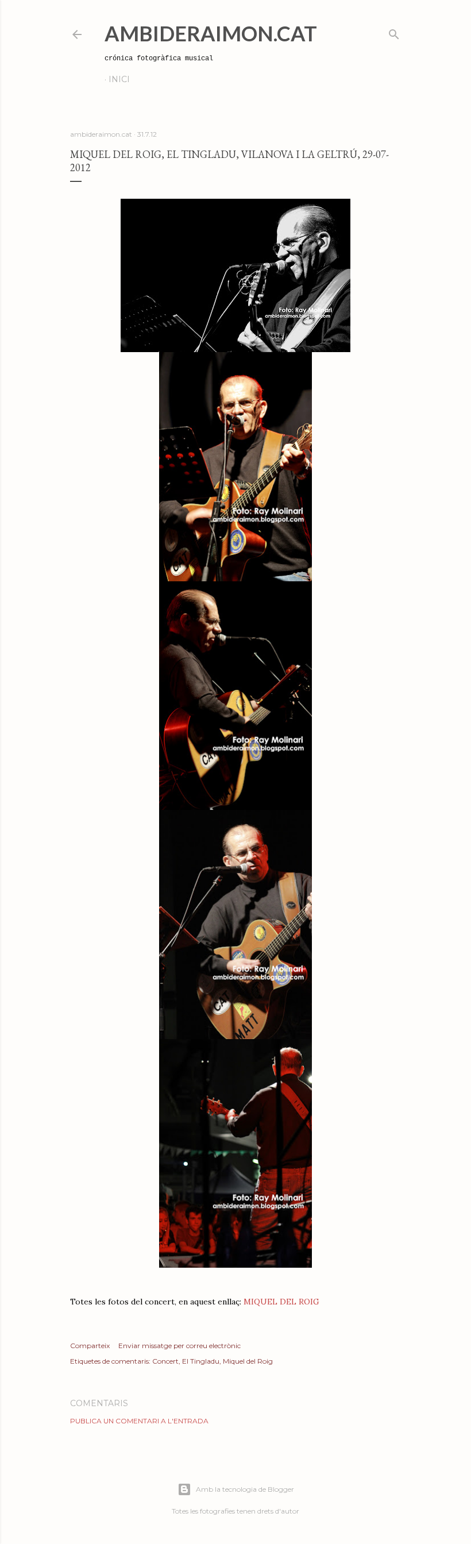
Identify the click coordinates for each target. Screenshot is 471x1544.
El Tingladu (200, 1361)
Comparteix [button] (90, 1345)
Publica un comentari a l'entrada (139, 1420)
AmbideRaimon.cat (211, 33)
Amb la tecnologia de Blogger (245, 1489)
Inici (119, 79)
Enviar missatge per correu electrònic (179, 1345)
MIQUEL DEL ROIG (281, 1301)
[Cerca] (394, 32)
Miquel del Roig (248, 1361)
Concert (165, 1361)
